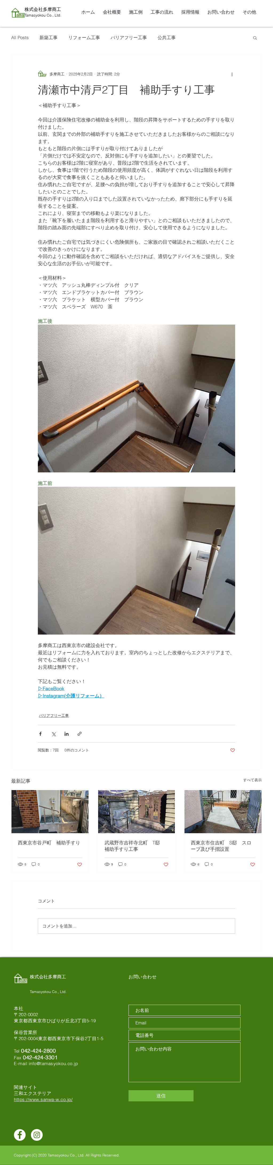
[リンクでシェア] (79, 733)
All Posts (20, 37)
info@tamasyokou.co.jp (53, 1063)
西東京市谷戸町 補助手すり (49, 843)
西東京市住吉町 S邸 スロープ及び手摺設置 (221, 846)
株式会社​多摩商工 (43, 9)
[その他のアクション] (232, 74)
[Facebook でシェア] (40, 733)
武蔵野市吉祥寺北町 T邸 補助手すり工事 (135, 846)
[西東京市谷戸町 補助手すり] (50, 811)
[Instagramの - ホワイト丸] (37, 1135)
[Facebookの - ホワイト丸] (20, 1135)
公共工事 (167, 37)
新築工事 (48, 37)
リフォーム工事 (84, 37)
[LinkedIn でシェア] (66, 733)
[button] (255, 37)
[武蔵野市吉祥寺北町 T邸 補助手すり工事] (136, 811)
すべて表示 (252, 780)
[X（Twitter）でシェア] (53, 733)
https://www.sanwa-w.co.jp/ (43, 1099)
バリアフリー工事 (129, 37)
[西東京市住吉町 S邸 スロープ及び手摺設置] (223, 811)
